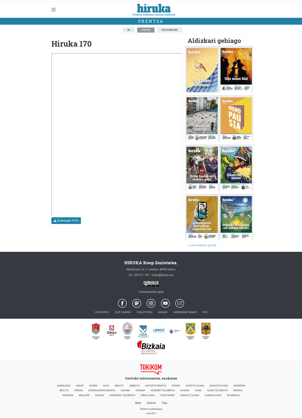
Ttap (164, 402)
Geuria (125, 390)
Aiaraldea (63, 385)
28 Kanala (233, 395)
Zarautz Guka (189, 395)
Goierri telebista (163, 390)
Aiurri (93, 385)
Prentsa (151, 21)
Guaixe (184, 390)
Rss (205, 312)
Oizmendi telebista (122, 395)
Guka (198, 390)
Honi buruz (102, 312)
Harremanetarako (185, 312)
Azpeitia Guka (195, 385)
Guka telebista (217, 390)
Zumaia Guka (213, 395)
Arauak (162, 312)
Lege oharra (123, 312)
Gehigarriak (169, 30)
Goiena (140, 390)
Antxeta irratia (155, 385)
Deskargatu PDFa (67, 220)
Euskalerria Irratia (101, 390)
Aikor (80, 385)
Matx (138, 402)
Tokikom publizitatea (151, 408)
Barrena (239, 385)
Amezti (119, 385)
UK (128, 30)
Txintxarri (167, 395)
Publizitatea (144, 312)
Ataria (176, 385)
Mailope (84, 395)
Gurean (151, 402)
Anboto (134, 385)
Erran (78, 390)
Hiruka (145, 30)
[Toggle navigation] (53, 10)
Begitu (64, 390)
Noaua (99, 395)
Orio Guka (147, 395)
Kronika (67, 395)
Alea (106, 385)
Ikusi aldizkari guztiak (204, 245)
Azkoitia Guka (219, 385)
